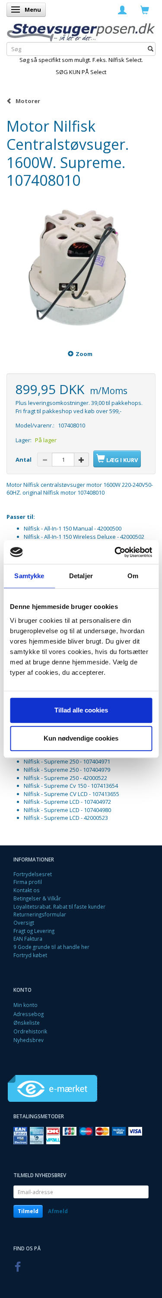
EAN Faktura (27, 938)
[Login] (122, 9)
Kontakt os (26, 890)
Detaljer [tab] (81, 575)
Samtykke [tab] (29, 575)
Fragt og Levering (33, 930)
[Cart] (145, 9)
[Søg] (150, 49)
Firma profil (27, 881)
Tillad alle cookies (81, 710)
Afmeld (58, 1211)
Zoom (84, 354)
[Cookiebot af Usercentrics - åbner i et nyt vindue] (115, 552)
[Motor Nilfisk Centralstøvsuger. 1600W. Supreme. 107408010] (81, 264)
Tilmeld (28, 1211)
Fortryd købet (30, 955)
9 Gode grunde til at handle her (51, 946)
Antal (24, 459)
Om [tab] (132, 575)
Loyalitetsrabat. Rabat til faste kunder (59, 906)
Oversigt (23, 922)
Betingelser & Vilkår (37, 898)
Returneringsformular (39, 914)
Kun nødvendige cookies (81, 738)
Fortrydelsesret (32, 874)
